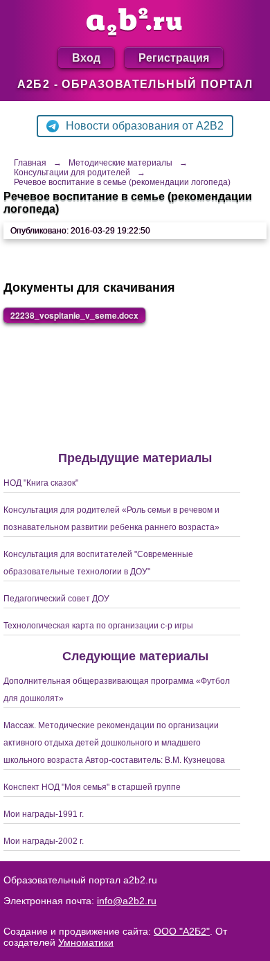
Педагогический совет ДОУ (56, 598)
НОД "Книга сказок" (40, 483)
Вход (86, 57)
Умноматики (86, 942)
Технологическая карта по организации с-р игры (98, 626)
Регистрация (173, 57)
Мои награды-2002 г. (43, 841)
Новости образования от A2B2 (145, 126)
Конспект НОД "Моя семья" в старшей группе (92, 787)
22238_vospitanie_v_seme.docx (74, 315)
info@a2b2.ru (126, 900)
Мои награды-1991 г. (43, 814)
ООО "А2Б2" (182, 931)
